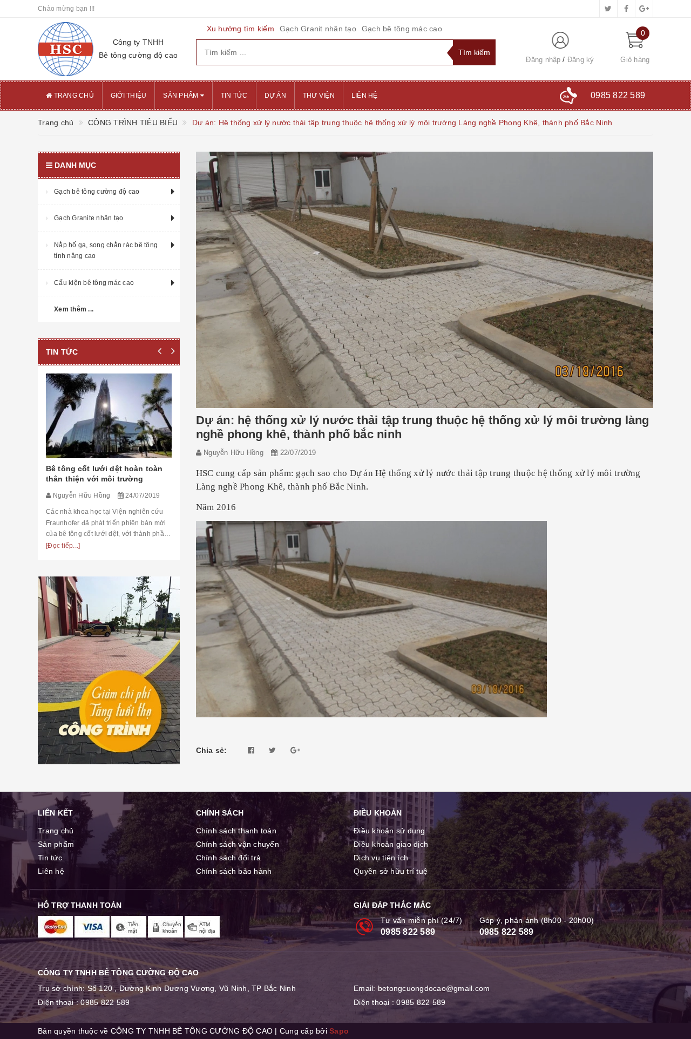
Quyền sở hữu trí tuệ (391, 871)
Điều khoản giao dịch (391, 844)
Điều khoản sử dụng (389, 830)
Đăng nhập (543, 60)
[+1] (295, 750)
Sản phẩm (181, 95)
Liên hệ (364, 95)
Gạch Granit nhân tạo (318, 28)
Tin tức (234, 95)
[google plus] (644, 8)
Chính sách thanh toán (236, 830)
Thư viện (319, 95)
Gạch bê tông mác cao (402, 28)
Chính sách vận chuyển (237, 844)
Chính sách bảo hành (234, 871)
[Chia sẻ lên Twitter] (272, 750)
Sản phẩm (56, 844)
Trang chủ (73, 95)
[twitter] (608, 8)
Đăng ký (580, 60)
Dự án (275, 95)
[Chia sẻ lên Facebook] (251, 750)
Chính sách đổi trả (228, 857)
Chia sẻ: (211, 750)
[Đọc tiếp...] (63, 545)
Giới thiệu (129, 95)
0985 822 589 (408, 931)
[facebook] (626, 8)
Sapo (339, 1031)
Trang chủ (55, 830)
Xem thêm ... (73, 309)
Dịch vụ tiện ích (381, 857)
